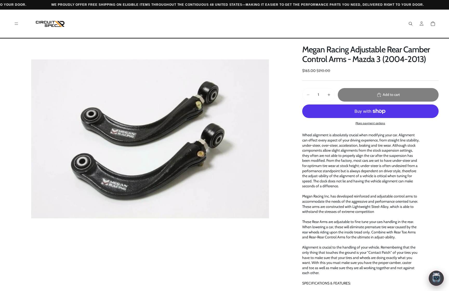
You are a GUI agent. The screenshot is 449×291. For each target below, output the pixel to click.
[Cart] (433, 23)
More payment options (370, 123)
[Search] (410, 23)
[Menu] (16, 24)
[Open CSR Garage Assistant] (436, 278)
